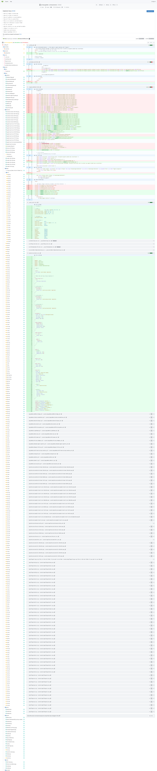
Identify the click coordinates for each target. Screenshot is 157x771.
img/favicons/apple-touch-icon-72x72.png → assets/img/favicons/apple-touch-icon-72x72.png (50, 510)
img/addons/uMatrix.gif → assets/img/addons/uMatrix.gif (42, 460)
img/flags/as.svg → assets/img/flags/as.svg (39, 708)
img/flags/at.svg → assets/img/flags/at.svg (39, 711)
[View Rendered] (151, 414)
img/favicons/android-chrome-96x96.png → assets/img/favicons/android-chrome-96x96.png (49, 483)
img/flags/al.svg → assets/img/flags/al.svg (39, 691)
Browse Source (150, 11)
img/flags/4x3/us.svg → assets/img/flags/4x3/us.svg (41, 665)
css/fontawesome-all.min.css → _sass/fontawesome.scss (41, 246)
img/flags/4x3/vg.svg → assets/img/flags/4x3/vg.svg (41, 668)
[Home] (2, 1)
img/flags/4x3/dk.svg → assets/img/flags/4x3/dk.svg (41, 595)
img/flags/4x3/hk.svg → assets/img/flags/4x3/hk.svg (41, 615)
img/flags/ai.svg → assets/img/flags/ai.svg (39, 688)
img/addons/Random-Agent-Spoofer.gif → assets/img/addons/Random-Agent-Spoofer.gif (48, 443)
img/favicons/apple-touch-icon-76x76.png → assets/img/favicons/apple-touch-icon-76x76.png (50, 513)
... (3, 35)
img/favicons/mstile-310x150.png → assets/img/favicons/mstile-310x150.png (46, 549)
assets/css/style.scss (34, 253)
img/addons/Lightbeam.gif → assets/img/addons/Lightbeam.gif (43, 430)
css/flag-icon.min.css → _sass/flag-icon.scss (39, 243)
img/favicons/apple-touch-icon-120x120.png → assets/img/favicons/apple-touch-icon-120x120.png (51, 490)
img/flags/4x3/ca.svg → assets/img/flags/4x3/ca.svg (41, 575)
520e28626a (151, 38)
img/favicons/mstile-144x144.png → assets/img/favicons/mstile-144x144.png (46, 542)
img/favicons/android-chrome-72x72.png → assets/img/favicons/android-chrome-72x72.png (49, 480)
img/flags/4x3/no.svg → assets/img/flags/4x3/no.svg (41, 635)
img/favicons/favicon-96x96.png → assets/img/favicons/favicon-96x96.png (46, 533)
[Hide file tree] (2, 42)
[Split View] (151, 43)
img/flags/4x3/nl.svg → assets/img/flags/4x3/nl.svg (41, 632)
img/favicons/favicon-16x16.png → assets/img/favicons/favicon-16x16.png (46, 526)
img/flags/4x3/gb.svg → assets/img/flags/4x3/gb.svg (41, 608)
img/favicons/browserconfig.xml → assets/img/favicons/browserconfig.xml (46, 523)
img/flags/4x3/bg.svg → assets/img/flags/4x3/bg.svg (41, 572)
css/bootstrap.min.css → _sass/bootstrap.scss (39, 240)
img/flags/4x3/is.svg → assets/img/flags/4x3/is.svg (41, 622)
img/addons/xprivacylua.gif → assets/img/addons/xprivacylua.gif (44, 463)
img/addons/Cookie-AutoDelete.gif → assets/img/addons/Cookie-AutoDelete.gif (47, 417)
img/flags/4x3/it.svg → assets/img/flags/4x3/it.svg (41, 625)
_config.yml (31, 45)
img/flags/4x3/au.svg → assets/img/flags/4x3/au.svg (41, 565)
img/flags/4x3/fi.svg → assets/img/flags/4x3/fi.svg (41, 602)
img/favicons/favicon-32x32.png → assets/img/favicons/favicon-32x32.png (46, 529)
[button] (101, 5)
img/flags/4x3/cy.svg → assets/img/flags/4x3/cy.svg (41, 585)
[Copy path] (35, 45)
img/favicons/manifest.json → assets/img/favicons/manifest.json (44, 539)
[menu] (153, 43)
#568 (13, 11)
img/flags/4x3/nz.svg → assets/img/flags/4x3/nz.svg (41, 638)
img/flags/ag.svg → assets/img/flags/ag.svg (39, 685)
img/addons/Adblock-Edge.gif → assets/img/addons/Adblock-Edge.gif (44, 414)
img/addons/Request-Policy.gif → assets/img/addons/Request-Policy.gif (45, 447)
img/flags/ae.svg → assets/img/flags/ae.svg (39, 678)
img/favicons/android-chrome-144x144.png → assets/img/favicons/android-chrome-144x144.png (50, 467)
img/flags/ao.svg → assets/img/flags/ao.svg (39, 698)
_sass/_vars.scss (33, 202)
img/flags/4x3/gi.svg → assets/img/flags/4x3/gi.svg (41, 612)
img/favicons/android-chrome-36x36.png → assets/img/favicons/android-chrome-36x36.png (49, 473)
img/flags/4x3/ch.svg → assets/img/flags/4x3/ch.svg (41, 579)
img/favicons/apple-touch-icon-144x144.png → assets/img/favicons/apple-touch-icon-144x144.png (51, 493)
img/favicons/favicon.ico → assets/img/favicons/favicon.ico (43, 536)
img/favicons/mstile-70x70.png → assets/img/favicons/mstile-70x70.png (45, 556)
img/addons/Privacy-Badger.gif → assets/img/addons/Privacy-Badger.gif (45, 440)
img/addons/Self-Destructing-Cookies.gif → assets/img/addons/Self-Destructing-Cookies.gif (50, 450)
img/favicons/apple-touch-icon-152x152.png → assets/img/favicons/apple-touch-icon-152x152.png (51, 496)
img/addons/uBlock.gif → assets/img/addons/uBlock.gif (41, 457)
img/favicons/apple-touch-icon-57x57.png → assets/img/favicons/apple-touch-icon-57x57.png (50, 503)
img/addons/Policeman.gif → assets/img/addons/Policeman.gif (43, 437)
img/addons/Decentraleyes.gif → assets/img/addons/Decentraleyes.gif (45, 420)
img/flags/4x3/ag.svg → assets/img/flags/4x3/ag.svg (41, 562)
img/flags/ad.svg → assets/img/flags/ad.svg (39, 675)
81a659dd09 (141, 38)
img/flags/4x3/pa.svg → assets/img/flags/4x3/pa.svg (41, 642)
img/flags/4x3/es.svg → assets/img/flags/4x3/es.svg (41, 598)
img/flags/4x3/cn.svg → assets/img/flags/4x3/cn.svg (41, 582)
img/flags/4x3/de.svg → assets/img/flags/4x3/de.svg (41, 592)
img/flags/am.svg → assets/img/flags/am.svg (39, 695)
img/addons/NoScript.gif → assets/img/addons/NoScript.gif (42, 433)
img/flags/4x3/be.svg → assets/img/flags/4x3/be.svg (41, 569)
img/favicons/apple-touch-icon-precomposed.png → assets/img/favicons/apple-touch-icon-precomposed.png (53, 516)
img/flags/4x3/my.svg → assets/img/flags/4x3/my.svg (41, 628)
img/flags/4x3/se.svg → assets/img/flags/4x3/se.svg (41, 658)
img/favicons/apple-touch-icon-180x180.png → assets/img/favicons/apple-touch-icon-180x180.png (51, 500)
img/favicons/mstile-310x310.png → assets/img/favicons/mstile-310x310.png (46, 552)
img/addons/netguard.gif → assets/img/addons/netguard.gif (42, 453)
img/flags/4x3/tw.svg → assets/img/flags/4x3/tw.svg (41, 661)
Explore (6, 1)
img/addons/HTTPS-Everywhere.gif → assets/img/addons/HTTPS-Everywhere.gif (46, 427)
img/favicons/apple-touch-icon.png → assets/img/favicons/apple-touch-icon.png (47, 520)
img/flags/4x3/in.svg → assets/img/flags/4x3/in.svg (41, 618)
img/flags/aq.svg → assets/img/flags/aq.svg (39, 701)
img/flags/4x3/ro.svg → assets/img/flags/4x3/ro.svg (41, 648)
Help (11, 1)
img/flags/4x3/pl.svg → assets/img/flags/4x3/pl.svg (41, 645)
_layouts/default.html (34, 87)
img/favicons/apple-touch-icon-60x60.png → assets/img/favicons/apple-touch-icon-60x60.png (50, 506)
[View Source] (150, 414)
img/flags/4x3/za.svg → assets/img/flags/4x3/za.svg (41, 671)
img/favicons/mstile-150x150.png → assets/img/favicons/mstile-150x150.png (46, 546)
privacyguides (44, 4)
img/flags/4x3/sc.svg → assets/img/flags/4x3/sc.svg (41, 655)
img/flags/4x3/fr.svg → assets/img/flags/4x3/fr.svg (41, 605)
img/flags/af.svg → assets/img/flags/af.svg (39, 681)
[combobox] (148, 43)
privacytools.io (53, 4)
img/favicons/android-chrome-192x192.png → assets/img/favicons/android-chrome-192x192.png (50, 470)
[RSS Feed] (96, 5)
